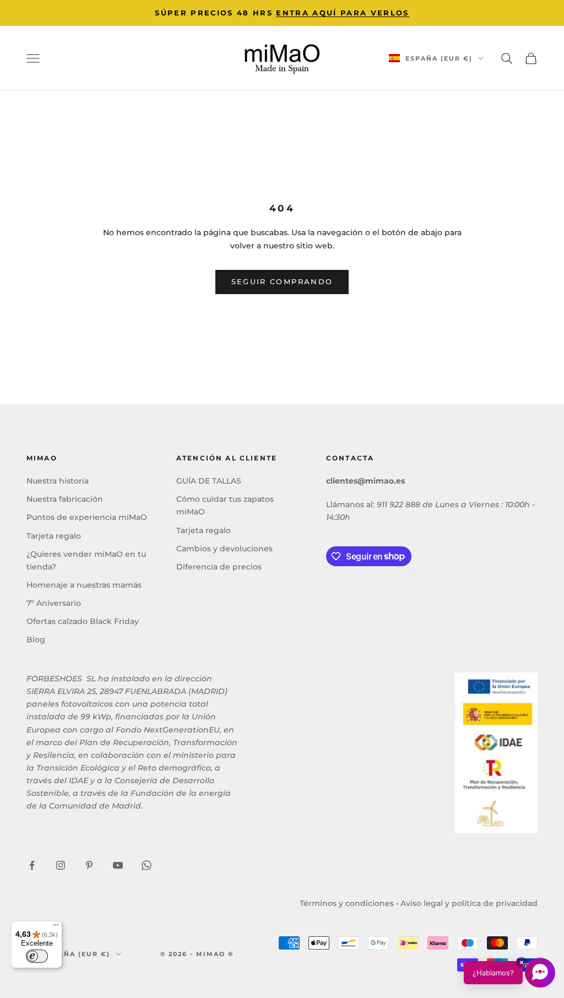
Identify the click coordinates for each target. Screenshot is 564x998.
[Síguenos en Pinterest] (89, 865)
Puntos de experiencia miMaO (86, 517)
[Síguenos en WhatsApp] (146, 865)
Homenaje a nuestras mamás (84, 585)
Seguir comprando (282, 281)
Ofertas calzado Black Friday (82, 621)
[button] (509, 972)
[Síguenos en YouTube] (117, 865)
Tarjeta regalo (53, 536)
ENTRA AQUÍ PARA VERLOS (342, 12)
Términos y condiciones (347, 903)
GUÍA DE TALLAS (208, 481)
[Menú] (55, 927)
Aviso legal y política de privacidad (469, 903)
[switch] (37, 956)
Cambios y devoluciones (224, 549)
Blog (35, 639)
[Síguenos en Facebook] (31, 865)
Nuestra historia (57, 481)
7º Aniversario (53, 603)
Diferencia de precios (219, 567)
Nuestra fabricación (64, 499)
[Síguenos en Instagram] (60, 865)
